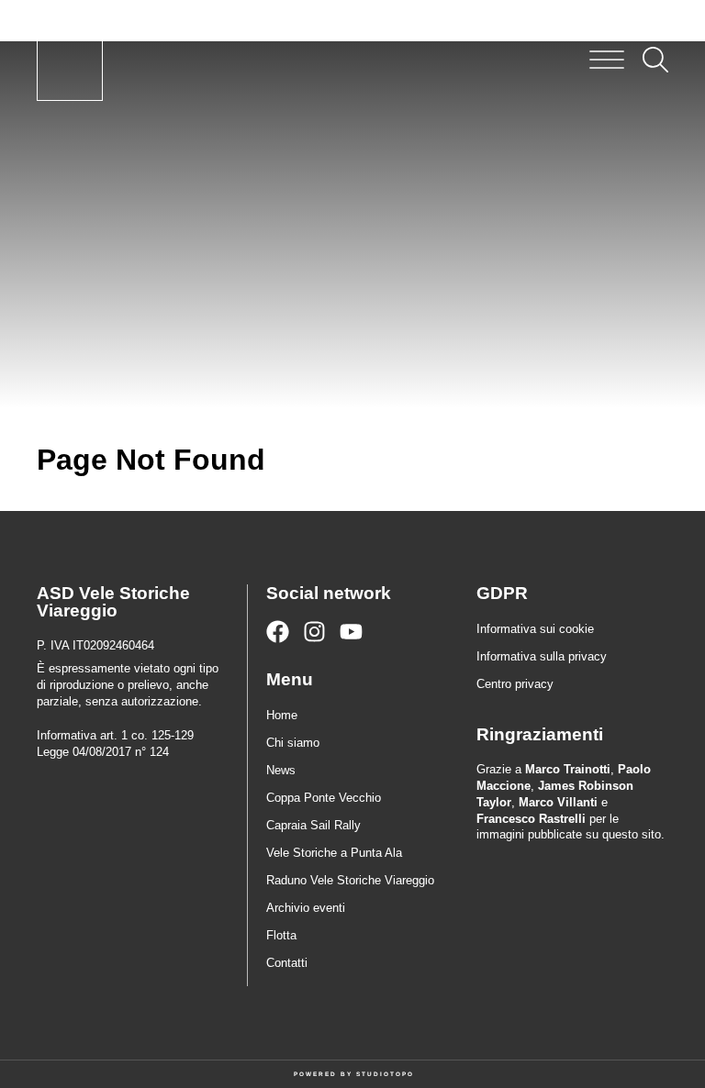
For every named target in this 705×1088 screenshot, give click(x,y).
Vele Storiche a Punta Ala (334, 853)
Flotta (281, 935)
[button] (606, 59)
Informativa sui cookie (535, 629)
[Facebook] (277, 631)
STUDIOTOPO (385, 1074)
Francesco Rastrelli (531, 819)
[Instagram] (314, 631)
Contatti (287, 963)
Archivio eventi (305, 908)
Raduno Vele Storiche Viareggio (350, 880)
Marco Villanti (558, 802)
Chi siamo (292, 742)
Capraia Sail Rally (313, 825)
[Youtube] (351, 631)
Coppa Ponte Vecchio (323, 798)
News (281, 770)
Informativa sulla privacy (541, 656)
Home (281, 715)
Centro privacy (515, 684)
